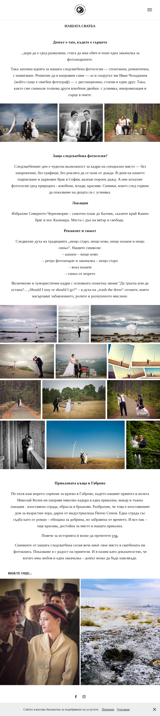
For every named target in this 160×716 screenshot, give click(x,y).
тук (115, 535)
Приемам (108, 709)
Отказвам (123, 709)
